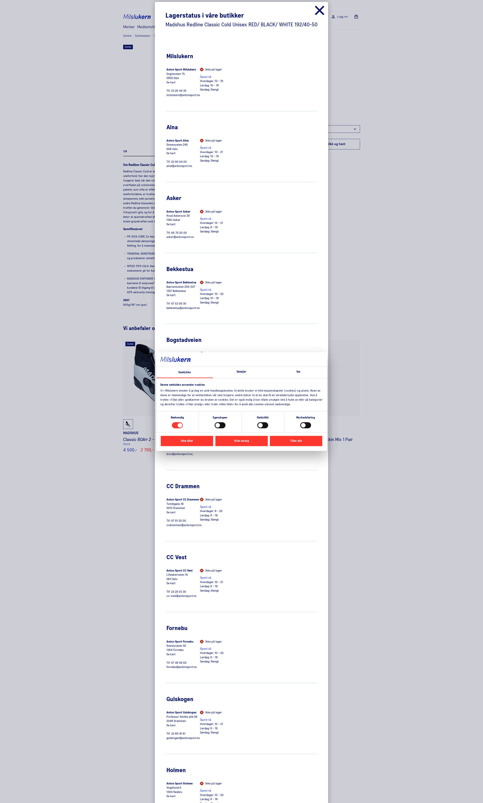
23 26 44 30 (178, 90)
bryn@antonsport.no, (179, 454)
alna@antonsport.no (179, 165)
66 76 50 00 (179, 232)
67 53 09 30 (178, 303)
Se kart (170, 82)
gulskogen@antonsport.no (183, 738)
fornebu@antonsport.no (181, 667)
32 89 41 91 (178, 733)
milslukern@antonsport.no (183, 95)
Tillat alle (296, 440)
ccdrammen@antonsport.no (184, 525)
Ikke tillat (187, 440)
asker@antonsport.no (180, 236)
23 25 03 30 (178, 591)
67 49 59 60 (179, 662)
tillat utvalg (241, 440)
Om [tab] (298, 371)
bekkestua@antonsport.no (183, 308)
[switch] (220, 425)
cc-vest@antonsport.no (181, 595)
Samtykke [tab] (184, 372)
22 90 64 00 (179, 161)
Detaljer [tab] (242, 371)
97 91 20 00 (178, 520)
